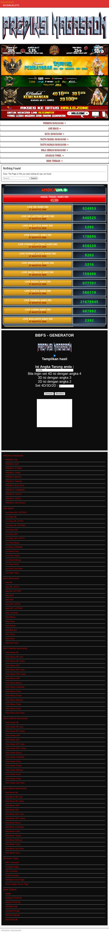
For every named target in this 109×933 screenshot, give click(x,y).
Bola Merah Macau (13, 823)
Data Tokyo (10, 634)
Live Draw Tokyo (12, 573)
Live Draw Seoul (12, 564)
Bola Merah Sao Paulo (14, 849)
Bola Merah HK (11, 792)
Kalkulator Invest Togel (14, 880)
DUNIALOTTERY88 (13, 898)
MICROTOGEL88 (12, 915)
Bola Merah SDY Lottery (15, 818)
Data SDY (9, 600)
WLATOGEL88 (11, 920)
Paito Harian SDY (12, 740)
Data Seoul (9, 639)
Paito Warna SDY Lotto (15, 670)
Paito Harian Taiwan (13, 766)
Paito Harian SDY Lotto (15, 744)
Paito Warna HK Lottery (15, 661)
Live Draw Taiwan (12, 556)
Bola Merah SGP (12, 805)
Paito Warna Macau (13, 683)
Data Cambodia (11, 613)
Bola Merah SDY (12, 810)
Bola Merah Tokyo (12, 844)
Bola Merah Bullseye (13, 840)
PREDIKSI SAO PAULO (15, 503)
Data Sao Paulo (11, 643)
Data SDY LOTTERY (14, 608)
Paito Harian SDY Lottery (15, 748)
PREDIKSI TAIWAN (13, 481)
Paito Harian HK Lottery (15, 731)
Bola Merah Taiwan (13, 836)
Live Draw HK (11, 517)
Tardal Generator (12, 875)
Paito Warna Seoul (13, 709)
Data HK (8, 582)
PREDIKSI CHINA (12, 473)
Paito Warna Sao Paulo (15, 713)
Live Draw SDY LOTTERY (16, 512)
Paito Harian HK (12, 722)
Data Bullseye (11, 630)
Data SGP (9, 595)
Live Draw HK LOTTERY (15, 525)
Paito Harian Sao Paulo (15, 783)
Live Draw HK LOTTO (14, 521)
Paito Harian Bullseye (14, 770)
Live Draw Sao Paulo (14, 569)
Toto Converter (11, 871)
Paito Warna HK (12, 652)
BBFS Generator (12, 862)
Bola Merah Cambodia (14, 827)
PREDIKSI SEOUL (13, 499)
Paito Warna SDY (12, 665)
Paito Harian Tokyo (13, 779)
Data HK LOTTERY (13, 591)
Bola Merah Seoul (12, 853)
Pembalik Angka (12, 867)
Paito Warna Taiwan (13, 696)
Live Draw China (12, 551)
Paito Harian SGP (12, 735)
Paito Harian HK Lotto (14, 727)
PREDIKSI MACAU (13, 477)
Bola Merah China (12, 831)
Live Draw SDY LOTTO (15, 538)
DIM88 (8, 894)
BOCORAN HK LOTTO (11, 5)
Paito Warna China (13, 691)
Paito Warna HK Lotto (14, 657)
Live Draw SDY (11, 534)
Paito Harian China (13, 761)
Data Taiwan (10, 626)
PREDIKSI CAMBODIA (15, 490)
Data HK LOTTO (12, 587)
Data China (9, 621)
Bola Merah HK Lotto (14, 797)
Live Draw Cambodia (13, 547)
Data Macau (10, 617)
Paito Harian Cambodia (14, 757)
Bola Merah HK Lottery (14, 801)
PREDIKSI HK (11, 460)
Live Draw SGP (11, 530)
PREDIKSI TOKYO (13, 494)
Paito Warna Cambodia (14, 687)
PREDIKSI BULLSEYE (14, 486)
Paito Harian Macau (13, 753)
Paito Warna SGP (12, 678)
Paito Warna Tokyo (13, 704)
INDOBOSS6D (11, 907)
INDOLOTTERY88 (12, 902)
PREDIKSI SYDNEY (13, 468)
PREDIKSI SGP (12, 464)
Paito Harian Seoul (13, 774)
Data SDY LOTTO (12, 604)
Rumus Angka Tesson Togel (16, 884)
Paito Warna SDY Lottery (15, 674)
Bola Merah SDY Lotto (14, 814)
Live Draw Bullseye (13, 560)
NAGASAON (7, 2)
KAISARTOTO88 (12, 911)
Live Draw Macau (12, 543)
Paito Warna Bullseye (14, 700)
